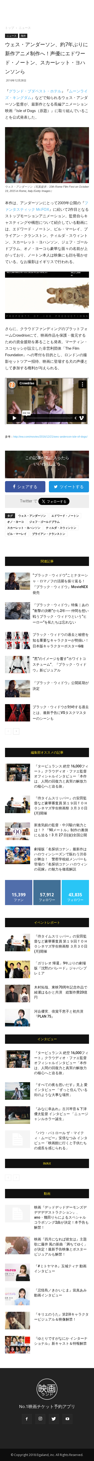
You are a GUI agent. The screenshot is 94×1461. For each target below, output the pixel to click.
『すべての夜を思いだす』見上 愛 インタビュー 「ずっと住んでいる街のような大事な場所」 (60, 1090)
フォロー (47, 882)
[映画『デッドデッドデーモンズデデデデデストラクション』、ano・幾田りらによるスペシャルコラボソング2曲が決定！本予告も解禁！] (17, 1213)
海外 (23, 35)
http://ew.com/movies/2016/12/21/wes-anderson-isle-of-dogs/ (50, 436)
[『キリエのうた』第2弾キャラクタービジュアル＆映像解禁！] (17, 1320)
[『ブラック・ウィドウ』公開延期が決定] (17, 688)
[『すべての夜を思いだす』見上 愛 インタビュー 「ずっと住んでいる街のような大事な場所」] (17, 1091)
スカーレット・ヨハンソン (23, 528)
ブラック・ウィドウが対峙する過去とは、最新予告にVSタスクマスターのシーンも (61, 712)
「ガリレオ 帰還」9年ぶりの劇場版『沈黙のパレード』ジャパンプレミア (60, 968)
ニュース (25, 28)
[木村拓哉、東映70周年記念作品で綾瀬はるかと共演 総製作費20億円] (17, 993)
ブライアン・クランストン (48, 534)
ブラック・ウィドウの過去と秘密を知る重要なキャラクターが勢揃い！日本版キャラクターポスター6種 (61, 640)
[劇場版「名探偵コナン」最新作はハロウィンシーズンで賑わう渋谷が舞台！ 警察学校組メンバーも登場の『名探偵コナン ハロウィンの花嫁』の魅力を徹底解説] (17, 855)
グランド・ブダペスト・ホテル (35, 91)
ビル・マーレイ (17, 534)
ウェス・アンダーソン (32, 515)
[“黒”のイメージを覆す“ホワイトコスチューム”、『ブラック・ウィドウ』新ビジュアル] (17, 664)
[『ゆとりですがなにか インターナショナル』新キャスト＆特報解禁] (17, 1344)
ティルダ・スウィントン (61, 528)
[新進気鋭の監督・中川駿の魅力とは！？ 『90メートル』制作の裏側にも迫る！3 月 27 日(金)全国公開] (17, 831)
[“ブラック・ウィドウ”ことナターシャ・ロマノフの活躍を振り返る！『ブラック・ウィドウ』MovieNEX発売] (17, 581)
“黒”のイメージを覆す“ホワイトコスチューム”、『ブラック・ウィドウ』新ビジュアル (59, 664)
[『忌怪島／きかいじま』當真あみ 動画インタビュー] (17, 1296)
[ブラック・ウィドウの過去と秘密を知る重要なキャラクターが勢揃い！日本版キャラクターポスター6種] (17, 640)
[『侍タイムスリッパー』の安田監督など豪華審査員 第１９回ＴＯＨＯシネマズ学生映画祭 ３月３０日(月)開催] (17, 804)
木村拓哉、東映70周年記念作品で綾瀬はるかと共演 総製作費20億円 (60, 992)
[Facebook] (27, 1419)
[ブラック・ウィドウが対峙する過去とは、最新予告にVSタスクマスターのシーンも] (17, 712)
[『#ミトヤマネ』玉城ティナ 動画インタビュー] (17, 1272)
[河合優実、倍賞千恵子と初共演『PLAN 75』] (17, 1017)
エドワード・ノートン (65, 515)
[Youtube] (67, 1419)
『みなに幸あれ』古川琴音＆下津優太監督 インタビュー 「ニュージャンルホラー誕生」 (61, 1114)
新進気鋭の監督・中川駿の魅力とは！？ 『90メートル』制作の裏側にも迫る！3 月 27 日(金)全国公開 (61, 830)
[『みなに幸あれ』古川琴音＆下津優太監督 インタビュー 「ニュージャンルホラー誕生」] (17, 1115)
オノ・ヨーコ (15, 522)
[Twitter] (54, 1419)
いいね (19, 882)
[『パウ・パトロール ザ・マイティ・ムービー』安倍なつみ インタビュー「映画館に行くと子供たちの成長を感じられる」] (17, 1139)
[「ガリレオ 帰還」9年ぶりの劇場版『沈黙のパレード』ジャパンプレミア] (17, 969)
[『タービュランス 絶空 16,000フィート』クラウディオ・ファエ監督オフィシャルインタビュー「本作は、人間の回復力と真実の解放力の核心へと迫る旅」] (17, 772)
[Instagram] (40, 1419)
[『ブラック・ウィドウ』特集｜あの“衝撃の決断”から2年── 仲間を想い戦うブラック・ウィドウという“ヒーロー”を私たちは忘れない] (17, 610)
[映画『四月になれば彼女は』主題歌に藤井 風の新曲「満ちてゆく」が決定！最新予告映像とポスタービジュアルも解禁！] (17, 1245)
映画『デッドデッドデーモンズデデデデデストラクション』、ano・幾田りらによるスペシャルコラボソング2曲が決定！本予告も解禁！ (61, 1217)
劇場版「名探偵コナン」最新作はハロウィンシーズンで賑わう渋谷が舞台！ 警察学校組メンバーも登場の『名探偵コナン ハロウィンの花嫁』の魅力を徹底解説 (60, 859)
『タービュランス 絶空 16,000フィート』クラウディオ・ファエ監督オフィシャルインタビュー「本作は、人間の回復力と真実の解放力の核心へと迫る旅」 (61, 776)
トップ (9, 28)
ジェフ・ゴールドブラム (44, 522)
